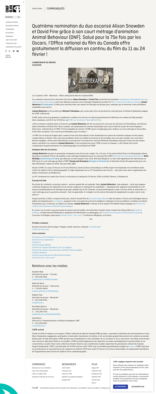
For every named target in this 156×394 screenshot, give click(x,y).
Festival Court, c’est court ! (43, 258)
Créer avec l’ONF (67, 374)
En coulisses (10, 33)
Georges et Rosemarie (98, 161)
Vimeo (88, 120)
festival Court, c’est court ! (71, 215)
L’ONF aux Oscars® (40, 229)
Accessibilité (82, 388)
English (8, 57)
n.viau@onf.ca (38, 303)
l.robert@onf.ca (38, 326)
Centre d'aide (66, 368)
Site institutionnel (71, 388)
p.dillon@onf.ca (38, 314)
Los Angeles (58, 201)
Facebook (80, 120)
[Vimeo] (13, 51)
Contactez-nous (67, 371)
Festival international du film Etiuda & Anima (121, 213)
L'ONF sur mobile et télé (39, 374)
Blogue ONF (95, 368)
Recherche (9, 17)
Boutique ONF (66, 380)
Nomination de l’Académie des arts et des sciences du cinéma (58, 237)
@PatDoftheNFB (53, 314)
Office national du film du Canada (125, 102)
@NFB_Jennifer (51, 279)
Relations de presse (12, 26)
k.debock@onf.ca (39, 291)
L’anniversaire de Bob (49, 159)
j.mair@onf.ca (38, 279)
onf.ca (132, 346)
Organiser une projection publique (72, 377)
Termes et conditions (93, 388)
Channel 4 (139, 156)
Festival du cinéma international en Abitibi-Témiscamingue (57, 250)
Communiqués (10, 29)
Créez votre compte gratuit (40, 371)
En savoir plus (138, 387)
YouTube (97, 120)
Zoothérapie (47, 104)
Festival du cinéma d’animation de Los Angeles (52, 247)
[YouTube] (18, 51)
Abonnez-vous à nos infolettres (41, 368)
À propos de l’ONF (11, 43)
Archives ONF (96, 380)
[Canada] (35, 388)
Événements (9, 36)
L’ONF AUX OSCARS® (11, 40)
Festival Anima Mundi (98, 198)
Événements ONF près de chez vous (43, 377)
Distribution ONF (97, 374)
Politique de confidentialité (109, 388)
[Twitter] (9, 51)
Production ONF (96, 371)
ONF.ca (72, 120)
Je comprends (120, 386)
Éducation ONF (96, 377)
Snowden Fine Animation (123, 156)
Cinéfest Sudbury (39, 252)
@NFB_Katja (53, 291)
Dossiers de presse (12, 22)
